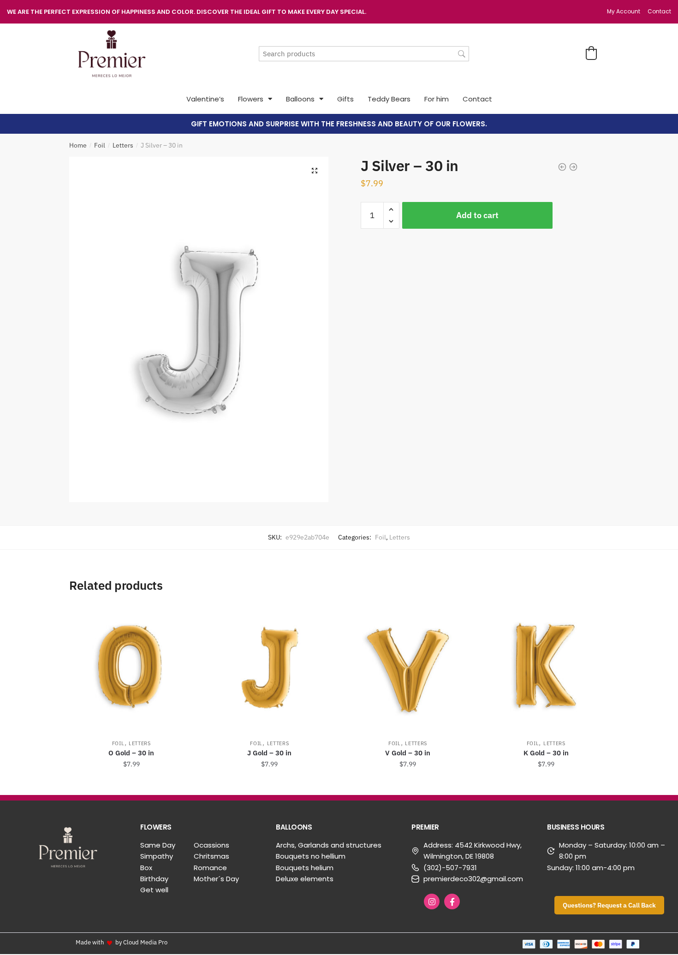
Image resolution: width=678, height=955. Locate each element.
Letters (123, 145)
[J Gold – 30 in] (270, 667)
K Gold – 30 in (546, 752)
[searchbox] (364, 53)
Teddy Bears (389, 99)
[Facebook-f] (452, 901)
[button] (591, 53)
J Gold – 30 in (269, 752)
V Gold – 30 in (407, 752)
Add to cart (477, 215)
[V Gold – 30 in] (407, 667)
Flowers (250, 99)
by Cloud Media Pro (141, 942)
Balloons (300, 99)
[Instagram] (432, 901)
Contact (477, 99)
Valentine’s (205, 99)
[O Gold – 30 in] (131, 667)
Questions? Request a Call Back (609, 905)
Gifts (345, 99)
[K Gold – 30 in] (546, 667)
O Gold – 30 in (131, 752)
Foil (99, 145)
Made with (90, 942)
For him (436, 99)
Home (78, 145)
